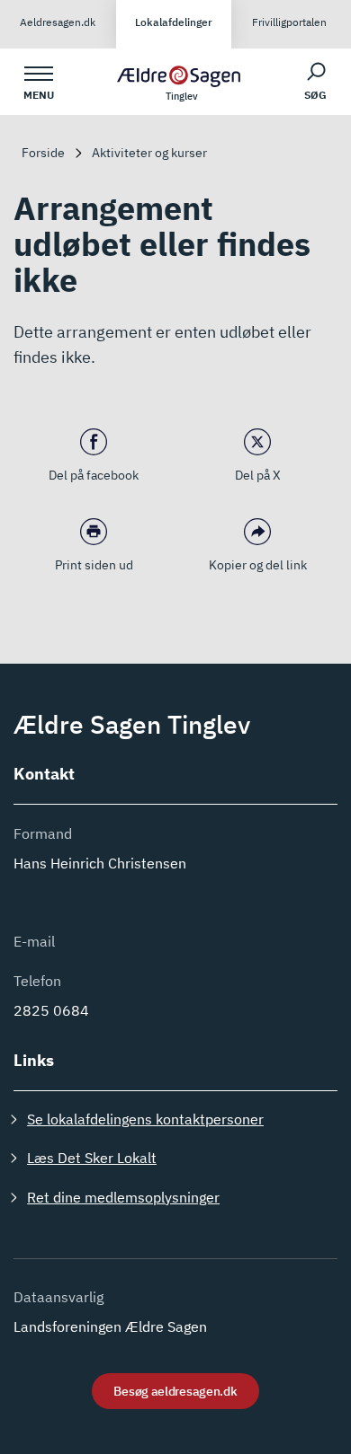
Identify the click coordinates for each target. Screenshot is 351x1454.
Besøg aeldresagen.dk (175, 1391)
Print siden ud (94, 565)
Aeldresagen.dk (57, 22)
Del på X (258, 475)
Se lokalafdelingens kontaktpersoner (145, 1119)
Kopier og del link (258, 565)
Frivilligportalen (289, 22)
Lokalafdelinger (173, 22)
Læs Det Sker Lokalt (92, 1158)
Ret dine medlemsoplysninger (123, 1197)
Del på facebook (94, 475)
